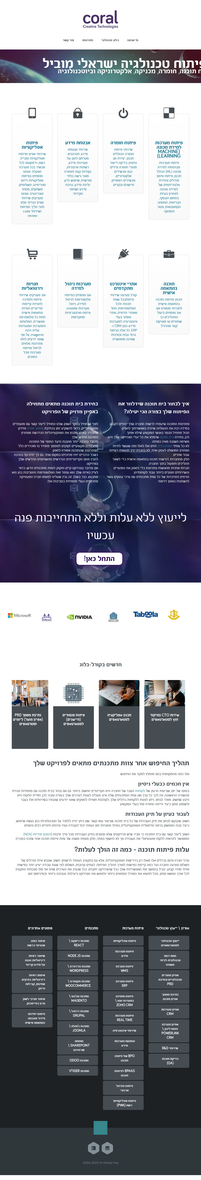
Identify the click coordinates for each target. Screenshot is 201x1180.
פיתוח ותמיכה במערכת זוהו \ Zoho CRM (124, 1000)
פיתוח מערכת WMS (124, 968)
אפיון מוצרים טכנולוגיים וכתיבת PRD (170, 979)
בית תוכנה (167, 437)
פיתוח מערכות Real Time (124, 1017)
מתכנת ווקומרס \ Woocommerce (78, 983)
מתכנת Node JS (79, 955)
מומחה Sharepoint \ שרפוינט (79, 1045)
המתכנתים (165, 445)
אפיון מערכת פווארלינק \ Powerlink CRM (170, 1031)
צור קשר (68, 40)
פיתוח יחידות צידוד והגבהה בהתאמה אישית (35, 1018)
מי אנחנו (132, 40)
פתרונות (87, 40)
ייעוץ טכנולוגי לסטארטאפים (170, 942)
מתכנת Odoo (79, 1060)
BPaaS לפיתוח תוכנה (124, 1073)
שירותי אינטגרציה (124, 1030)
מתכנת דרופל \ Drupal (79, 1013)
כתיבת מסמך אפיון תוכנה (170, 996)
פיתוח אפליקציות (124, 940)
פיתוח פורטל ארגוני (124, 1087)
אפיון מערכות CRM (170, 1011)
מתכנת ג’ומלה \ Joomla (79, 1028)
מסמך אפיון (35, 428)
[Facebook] (93, 1148)
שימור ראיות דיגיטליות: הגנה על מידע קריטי (35, 960)
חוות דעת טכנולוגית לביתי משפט (170, 960)
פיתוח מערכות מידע (124, 953)
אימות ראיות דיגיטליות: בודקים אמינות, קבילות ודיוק (33, 981)
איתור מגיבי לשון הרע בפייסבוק (34, 1001)
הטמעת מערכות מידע (124, 1043)
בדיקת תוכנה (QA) (170, 1060)
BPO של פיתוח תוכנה (125, 1058)
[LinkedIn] (107, 1148)
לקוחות (140, 790)
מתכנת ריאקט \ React (79, 942)
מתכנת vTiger (79, 1071)
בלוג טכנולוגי (110, 40)
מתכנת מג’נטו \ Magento (79, 998)
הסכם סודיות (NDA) (37, 834)
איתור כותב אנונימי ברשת (36, 942)
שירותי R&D (170, 1048)
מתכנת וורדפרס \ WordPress (79, 968)
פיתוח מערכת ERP (124, 983)
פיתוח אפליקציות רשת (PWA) (124, 1102)
